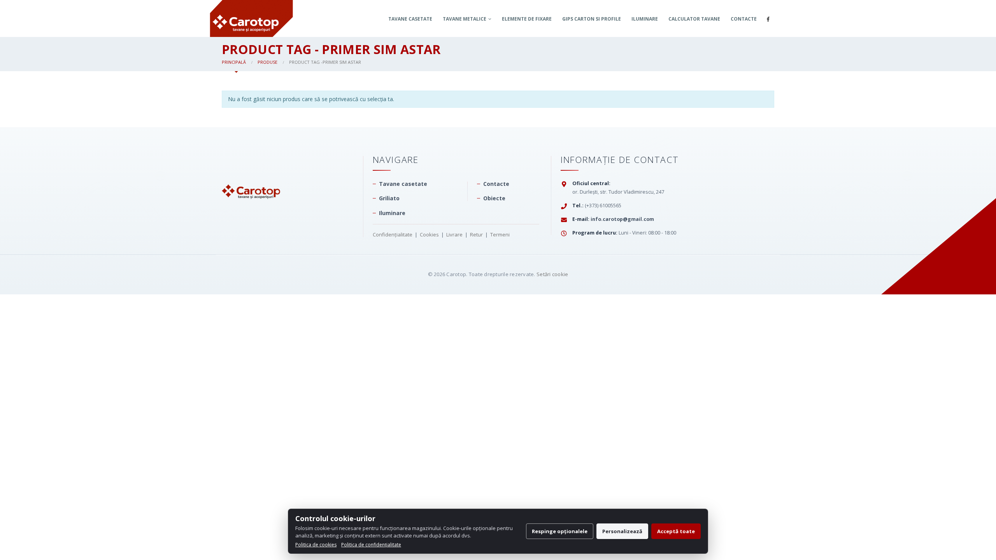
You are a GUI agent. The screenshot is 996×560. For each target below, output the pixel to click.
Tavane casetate (410, 19)
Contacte (744, 19)
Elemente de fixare (527, 19)
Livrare (454, 234)
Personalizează (622, 531)
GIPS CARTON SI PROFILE (591, 19)
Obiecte (494, 198)
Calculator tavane (694, 19)
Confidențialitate (392, 234)
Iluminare (644, 19)
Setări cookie (552, 274)
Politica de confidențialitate (371, 544)
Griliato (389, 198)
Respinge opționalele (559, 531)
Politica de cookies (316, 544)
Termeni (500, 234)
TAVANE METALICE (464, 19)
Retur (476, 234)
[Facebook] (768, 19)
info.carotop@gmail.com (622, 219)
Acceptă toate (676, 531)
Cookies (429, 234)
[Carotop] (251, 176)
